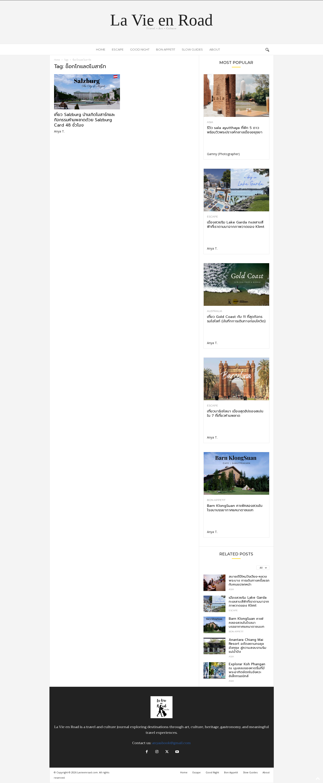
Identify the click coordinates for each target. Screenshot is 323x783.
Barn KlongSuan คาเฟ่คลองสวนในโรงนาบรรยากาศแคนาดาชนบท (234, 508)
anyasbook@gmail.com (171, 743)
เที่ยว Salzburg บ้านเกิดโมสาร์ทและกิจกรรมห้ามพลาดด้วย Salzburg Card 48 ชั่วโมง (84, 119)
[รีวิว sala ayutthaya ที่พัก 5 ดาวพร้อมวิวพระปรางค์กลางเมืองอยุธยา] (236, 95)
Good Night (139, 49)
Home (100, 49)
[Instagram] (157, 752)
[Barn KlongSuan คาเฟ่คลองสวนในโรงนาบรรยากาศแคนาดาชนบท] (236, 473)
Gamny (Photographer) (223, 154)
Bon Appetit (165, 49)
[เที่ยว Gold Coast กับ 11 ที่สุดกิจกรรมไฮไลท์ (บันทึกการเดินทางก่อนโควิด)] (236, 284)
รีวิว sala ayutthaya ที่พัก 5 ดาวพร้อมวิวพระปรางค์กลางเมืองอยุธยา (234, 130)
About (214, 49)
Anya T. (59, 131)
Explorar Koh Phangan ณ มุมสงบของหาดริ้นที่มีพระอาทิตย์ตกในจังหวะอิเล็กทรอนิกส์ (247, 670)
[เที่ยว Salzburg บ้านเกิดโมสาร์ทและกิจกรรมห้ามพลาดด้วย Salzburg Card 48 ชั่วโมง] (87, 91)
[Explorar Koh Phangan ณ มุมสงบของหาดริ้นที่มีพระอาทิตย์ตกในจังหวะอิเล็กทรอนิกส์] (214, 670)
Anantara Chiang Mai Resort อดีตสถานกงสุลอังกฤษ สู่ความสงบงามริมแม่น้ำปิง (247, 645)
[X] (167, 752)
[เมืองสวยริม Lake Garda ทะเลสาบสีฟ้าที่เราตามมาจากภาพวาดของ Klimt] (236, 190)
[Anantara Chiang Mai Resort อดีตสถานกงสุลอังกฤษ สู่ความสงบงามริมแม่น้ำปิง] (214, 646)
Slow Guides (192, 49)
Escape (117, 49)
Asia (210, 122)
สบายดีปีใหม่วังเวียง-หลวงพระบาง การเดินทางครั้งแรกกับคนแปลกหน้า (249, 580)
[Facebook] (147, 752)
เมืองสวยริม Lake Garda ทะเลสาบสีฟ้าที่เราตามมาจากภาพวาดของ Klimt (235, 224)
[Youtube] (176, 752)
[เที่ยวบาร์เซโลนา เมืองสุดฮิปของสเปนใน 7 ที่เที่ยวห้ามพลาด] (236, 379)
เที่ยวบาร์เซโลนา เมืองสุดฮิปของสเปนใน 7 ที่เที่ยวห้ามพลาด (235, 413)
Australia (214, 311)
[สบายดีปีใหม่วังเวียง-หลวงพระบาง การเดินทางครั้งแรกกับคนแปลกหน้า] (214, 583)
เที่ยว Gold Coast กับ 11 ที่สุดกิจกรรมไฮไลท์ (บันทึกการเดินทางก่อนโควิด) (236, 319)
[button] (267, 49)
